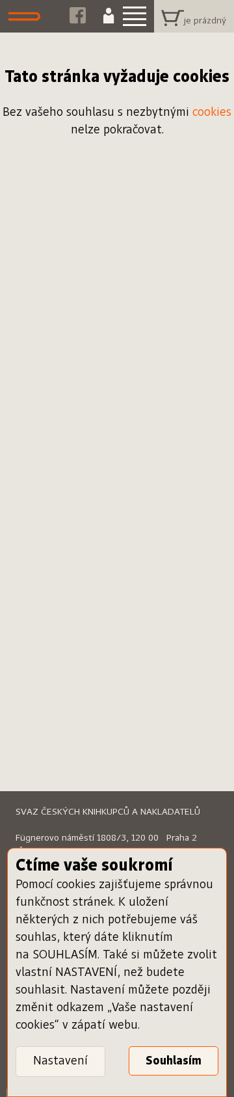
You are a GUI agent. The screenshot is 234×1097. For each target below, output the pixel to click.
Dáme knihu (27, 16)
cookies (211, 112)
